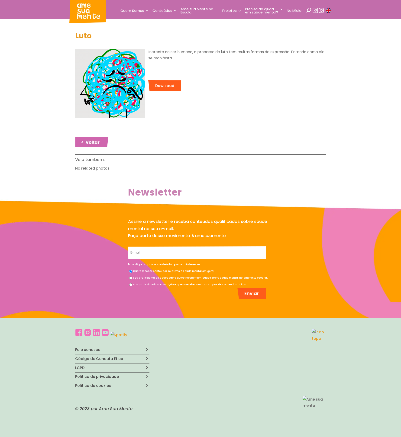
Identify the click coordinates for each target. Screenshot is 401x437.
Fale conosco (87, 349)
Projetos (229, 11)
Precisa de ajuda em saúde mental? (261, 11)
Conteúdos (162, 11)
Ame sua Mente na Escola (197, 11)
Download (164, 85)
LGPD (79, 367)
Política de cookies (93, 385)
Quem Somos (132, 11)
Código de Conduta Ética (99, 358)
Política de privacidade (97, 376)
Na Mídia (294, 11)
